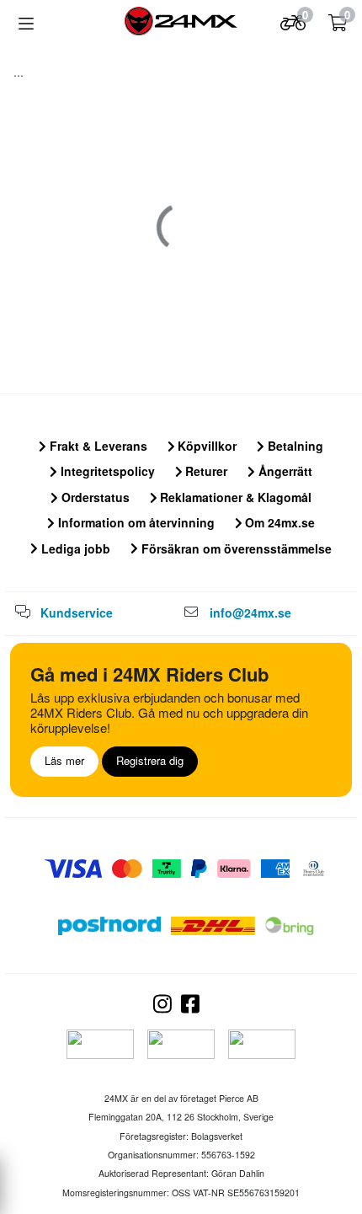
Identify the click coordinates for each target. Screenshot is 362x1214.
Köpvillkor (205, 445)
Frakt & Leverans (96, 445)
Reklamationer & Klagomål (234, 497)
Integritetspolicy (106, 471)
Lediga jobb (74, 548)
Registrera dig (150, 760)
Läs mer (64, 760)
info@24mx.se (250, 612)
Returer (204, 471)
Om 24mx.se (278, 522)
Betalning (293, 445)
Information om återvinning (135, 522)
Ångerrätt (283, 471)
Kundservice (76, 612)
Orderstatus (94, 497)
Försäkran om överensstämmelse (235, 548)
